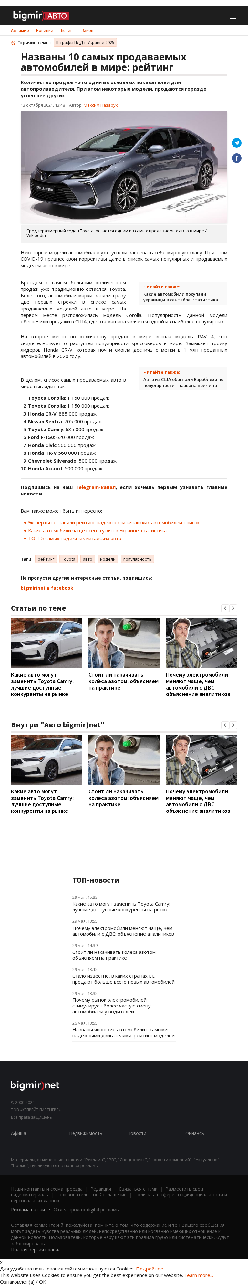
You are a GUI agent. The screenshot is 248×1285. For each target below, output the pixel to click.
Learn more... (198, 1275)
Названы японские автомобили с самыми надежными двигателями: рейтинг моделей (123, 1032)
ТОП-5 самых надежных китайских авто (74, 538)
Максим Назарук (101, 105)
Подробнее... (151, 1268)
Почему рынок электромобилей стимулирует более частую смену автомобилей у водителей (111, 1005)
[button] (225, 608)
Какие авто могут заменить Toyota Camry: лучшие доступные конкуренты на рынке (42, 684)
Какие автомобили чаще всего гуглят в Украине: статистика (97, 530)
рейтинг (46, 559)
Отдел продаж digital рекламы (86, 1209)
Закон (87, 30)
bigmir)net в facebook (47, 588)
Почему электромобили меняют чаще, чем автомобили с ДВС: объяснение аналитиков (198, 684)
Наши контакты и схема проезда (47, 1189)
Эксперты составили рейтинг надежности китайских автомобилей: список (114, 522)
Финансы (195, 1133)
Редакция (100, 1189)
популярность (137, 559)
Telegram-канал (96, 487)
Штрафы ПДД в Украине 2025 (85, 42)
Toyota (68, 559)
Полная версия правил (36, 1250)
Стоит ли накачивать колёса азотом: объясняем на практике (123, 681)
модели (108, 559)
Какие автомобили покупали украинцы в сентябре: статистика (180, 297)
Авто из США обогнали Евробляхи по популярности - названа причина (183, 382)
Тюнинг (67, 30)
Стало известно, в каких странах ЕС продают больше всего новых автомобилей (123, 979)
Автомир (20, 30)
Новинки (44, 30)
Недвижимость (85, 1133)
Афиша (18, 1133)
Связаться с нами (138, 1189)
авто (87, 559)
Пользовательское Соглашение (92, 1195)
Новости (136, 1133)
